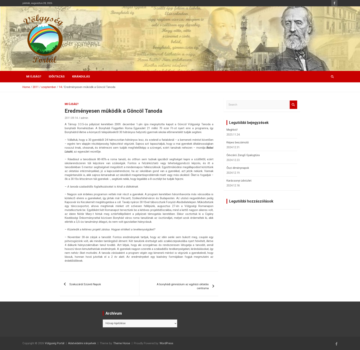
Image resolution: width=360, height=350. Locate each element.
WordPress (166, 343)
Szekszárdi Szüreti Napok (85, 284)
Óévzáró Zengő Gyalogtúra (243, 155)
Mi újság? (33, 76)
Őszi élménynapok (237, 168)
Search (293, 105)
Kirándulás (81, 76)
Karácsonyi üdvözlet (238, 180)
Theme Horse (121, 343)
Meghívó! (232, 129)
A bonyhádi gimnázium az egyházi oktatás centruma (183, 286)
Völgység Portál (54, 343)
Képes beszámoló (237, 142)
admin (84, 117)
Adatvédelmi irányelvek (82, 343)
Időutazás (57, 76)
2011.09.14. (71, 117)
